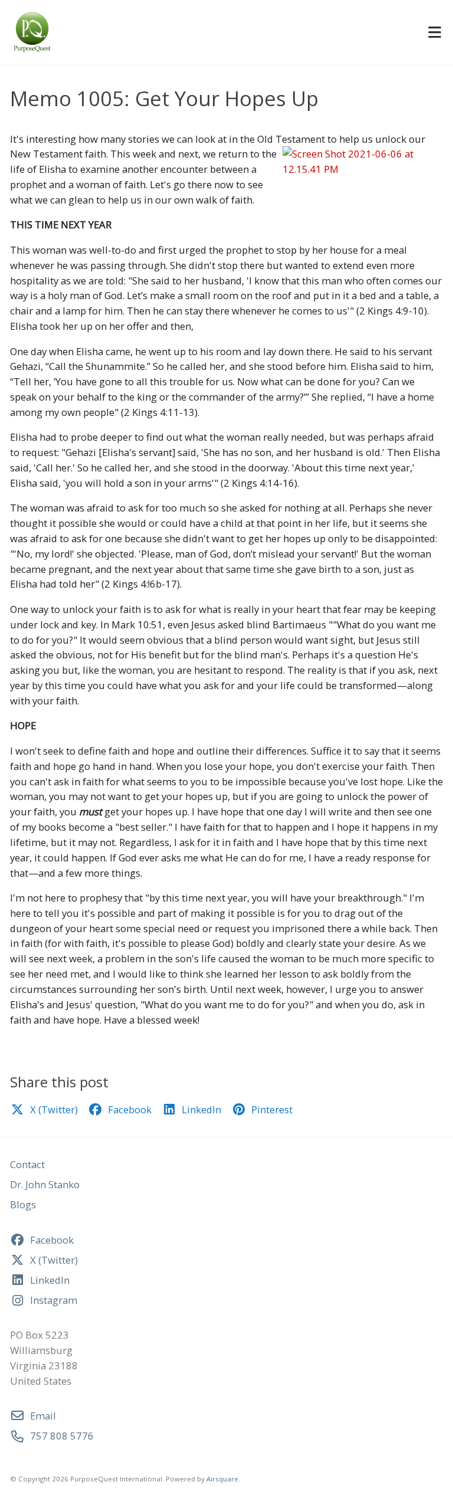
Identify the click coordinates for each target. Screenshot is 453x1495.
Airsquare (222, 1478)
